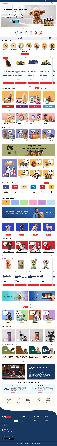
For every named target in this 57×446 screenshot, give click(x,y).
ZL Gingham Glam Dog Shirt (7, 272)
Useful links (47, 416)
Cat (22, 419)
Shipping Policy (36, 421)
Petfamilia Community (47, 422)
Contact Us (51, 0)
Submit (16, 420)
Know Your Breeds (24, 422)
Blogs (39, 0)
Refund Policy (35, 420)
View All (28, 86)
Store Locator (42, 0)
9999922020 (8, 431)
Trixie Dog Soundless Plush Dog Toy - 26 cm (45, 273)
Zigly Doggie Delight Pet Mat (32, 71)
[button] (10, 3)
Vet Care (23, 420)
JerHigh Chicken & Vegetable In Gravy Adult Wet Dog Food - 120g (33, 273)
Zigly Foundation (47, 421)
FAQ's (34, 422)
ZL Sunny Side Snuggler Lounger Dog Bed (20, 72)
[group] (16, 33)
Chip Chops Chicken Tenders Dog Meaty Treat (20, 273)
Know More (13, 392)
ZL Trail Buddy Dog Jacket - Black (8, 71)
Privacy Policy (35, 419)
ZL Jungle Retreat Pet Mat (44, 71)
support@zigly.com (6, 429)
